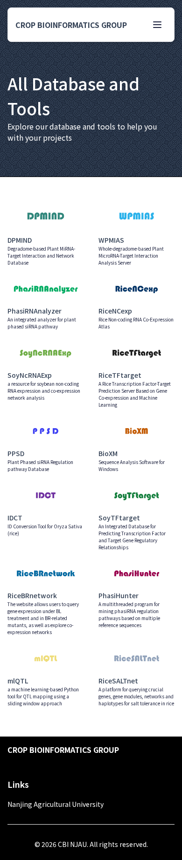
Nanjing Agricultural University (55, 804)
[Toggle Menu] (157, 24)
